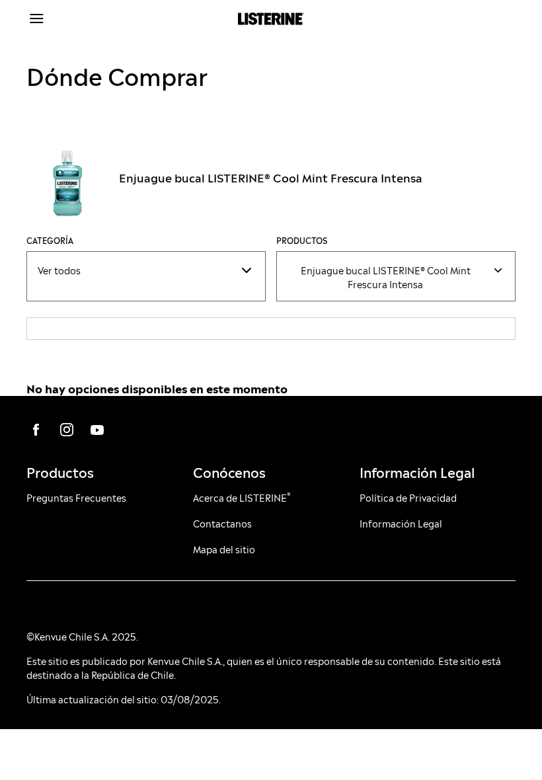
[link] (36, 430)
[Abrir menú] (87, 18)
